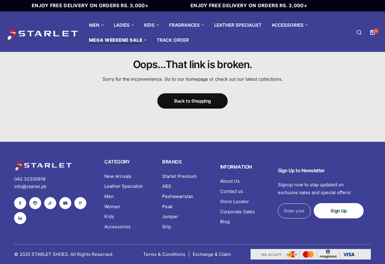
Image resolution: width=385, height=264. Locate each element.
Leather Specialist (123, 186)
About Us (230, 181)
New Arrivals (117, 176)
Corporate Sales (237, 211)
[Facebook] (20, 203)
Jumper (170, 216)
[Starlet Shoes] (43, 32)
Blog (225, 221)
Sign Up (338, 211)
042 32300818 (29, 179)
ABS (166, 186)
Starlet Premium (179, 176)
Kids (109, 216)
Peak (167, 206)
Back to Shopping (192, 101)
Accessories (117, 227)
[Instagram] (35, 203)
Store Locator (234, 201)
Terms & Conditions (164, 254)
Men (109, 196)
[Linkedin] (20, 218)
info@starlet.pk (30, 186)
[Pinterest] (80, 203)
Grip (166, 227)
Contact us (231, 191)
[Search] (359, 32)
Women (112, 206)
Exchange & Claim (212, 254)
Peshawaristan (177, 196)
